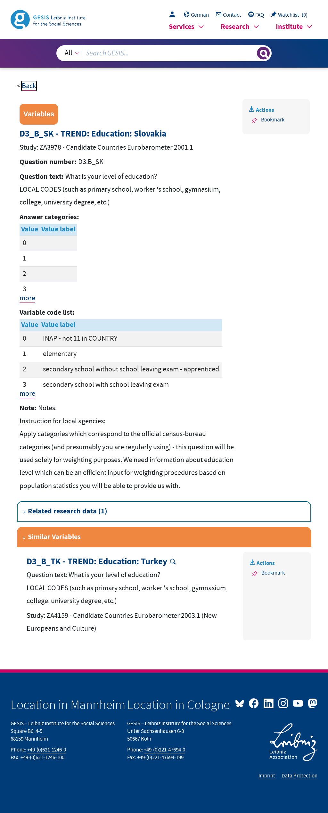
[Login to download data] (173, 15)
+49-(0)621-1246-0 (46, 749)
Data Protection (299, 775)
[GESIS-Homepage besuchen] (49, 19)
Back (29, 86)
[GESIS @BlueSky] (241, 703)
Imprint (267, 775)
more (27, 298)
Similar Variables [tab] (54, 537)
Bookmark (272, 119)
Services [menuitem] (181, 27)
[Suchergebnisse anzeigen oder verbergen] (263, 53)
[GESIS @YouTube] (298, 703)
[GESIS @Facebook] (254, 703)
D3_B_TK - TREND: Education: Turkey (97, 562)
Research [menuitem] (235, 27)
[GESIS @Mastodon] (311, 703)
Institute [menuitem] (289, 27)
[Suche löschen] (251, 53)
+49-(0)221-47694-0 (164, 749)
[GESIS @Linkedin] (269, 703)
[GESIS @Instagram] (283, 703)
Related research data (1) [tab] (67, 511)
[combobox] (164, 53)
